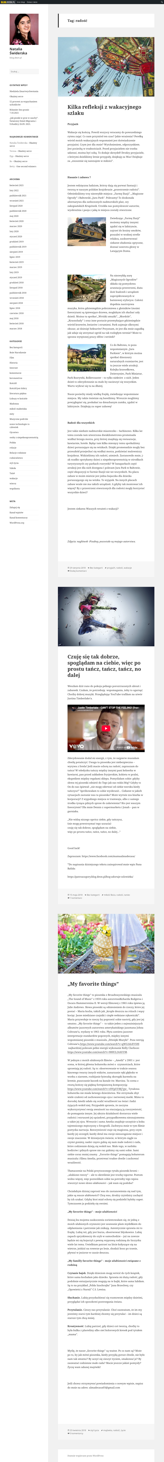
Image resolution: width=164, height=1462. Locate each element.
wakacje (14, 478)
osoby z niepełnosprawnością (24, 437)
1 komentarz (76, 898)
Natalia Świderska (18, 51)
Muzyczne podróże (19, 419)
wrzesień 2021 (17, 200)
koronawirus (16, 378)
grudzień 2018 (17, 282)
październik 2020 (18, 211)
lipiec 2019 (15, 257)
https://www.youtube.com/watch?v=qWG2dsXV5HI (109, 1044)
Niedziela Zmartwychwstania (24, 91)
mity (12, 414)
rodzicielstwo (16, 458)
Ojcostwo (14, 432)
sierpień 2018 (16, 303)
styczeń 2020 (16, 236)
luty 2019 (14, 272)
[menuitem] (8, 2)
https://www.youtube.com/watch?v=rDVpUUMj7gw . (98, 1089)
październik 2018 (18, 292)
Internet (14, 367)
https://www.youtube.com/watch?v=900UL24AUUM (97, 1052)
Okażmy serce (16, 96)
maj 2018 (14, 318)
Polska (13, 442)
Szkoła (13, 468)
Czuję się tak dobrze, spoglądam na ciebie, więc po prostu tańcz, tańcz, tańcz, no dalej (104, 665)
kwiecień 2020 (17, 221)
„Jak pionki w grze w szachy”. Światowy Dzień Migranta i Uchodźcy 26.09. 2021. (24, 121)
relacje (13, 447)
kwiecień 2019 (17, 262)
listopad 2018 (16, 287)
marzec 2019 (16, 267)
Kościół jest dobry (18, 388)
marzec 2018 (16, 328)
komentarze (15, 373)
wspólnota (15, 488)
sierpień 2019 (16, 251)
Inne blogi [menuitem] (21, 2)
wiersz (13, 483)
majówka (107, 1430)
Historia (14, 362)
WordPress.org (17, 522)
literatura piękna (18, 393)
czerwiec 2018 (17, 313)
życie (123, 1430)
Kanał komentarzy (19, 517)
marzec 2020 (16, 226)
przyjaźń (111, 567)
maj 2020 (14, 216)
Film (12, 357)
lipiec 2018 (15, 308)
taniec (127, 894)
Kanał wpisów (16, 512)
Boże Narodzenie (18, 352)
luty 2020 (14, 231)
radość (119, 567)
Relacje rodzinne (18, 452)
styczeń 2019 (16, 277)
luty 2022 (14, 190)
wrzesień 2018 (17, 297)
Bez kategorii (16, 347)
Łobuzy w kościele (18, 398)
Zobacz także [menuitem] (32, 2)
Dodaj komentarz (78, 570)
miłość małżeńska (18, 408)
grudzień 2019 (17, 241)
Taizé (12, 473)
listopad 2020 (16, 205)
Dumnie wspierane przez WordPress (86, 1455)
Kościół (13, 383)
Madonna (14, 403)
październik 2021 (18, 195)
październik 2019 (18, 246)
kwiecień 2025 (17, 185)
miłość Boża (109, 894)
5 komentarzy (76, 1433)
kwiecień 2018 (17, 323)
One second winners (26, 166)
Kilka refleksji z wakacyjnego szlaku (104, 109)
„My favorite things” (93, 983)
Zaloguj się (15, 507)
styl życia (14, 463)
